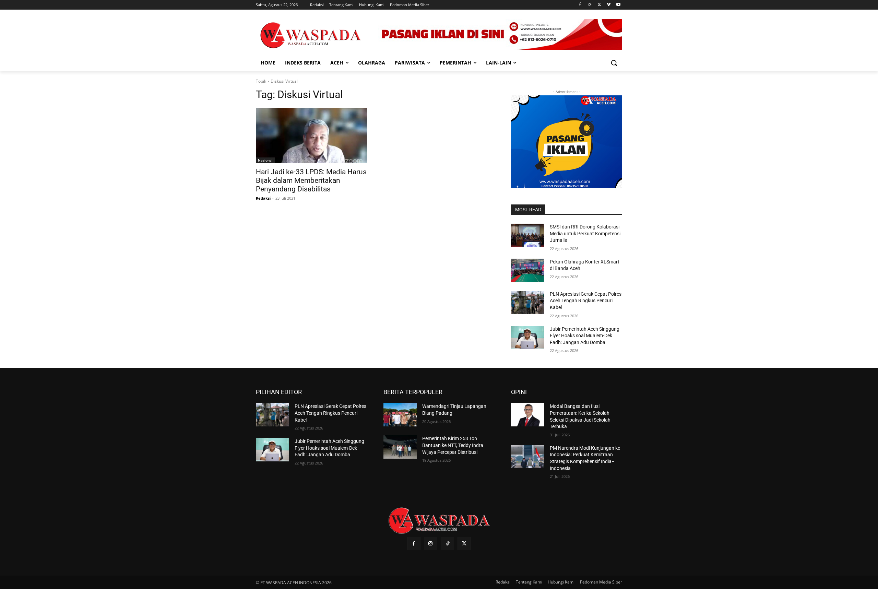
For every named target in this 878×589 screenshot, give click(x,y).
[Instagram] (590, 5)
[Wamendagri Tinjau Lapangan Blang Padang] (400, 414)
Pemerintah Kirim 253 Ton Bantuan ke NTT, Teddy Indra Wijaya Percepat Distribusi (452, 445)
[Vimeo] (609, 5)
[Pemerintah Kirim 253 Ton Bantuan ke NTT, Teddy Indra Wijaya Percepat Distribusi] (400, 447)
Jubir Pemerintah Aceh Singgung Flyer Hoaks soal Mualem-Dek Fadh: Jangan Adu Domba (584, 335)
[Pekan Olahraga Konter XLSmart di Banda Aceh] (527, 270)
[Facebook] (580, 5)
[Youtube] (618, 5)
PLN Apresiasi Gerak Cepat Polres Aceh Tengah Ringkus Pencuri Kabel (585, 300)
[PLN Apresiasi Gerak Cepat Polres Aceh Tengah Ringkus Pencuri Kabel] (527, 302)
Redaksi (263, 198)
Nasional (265, 160)
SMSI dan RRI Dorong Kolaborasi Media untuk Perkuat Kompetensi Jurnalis (585, 233)
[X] (599, 5)
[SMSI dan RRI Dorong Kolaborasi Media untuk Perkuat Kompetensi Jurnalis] (527, 235)
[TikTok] (447, 543)
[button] (614, 63)
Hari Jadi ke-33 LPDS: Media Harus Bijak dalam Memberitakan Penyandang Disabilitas (311, 180)
